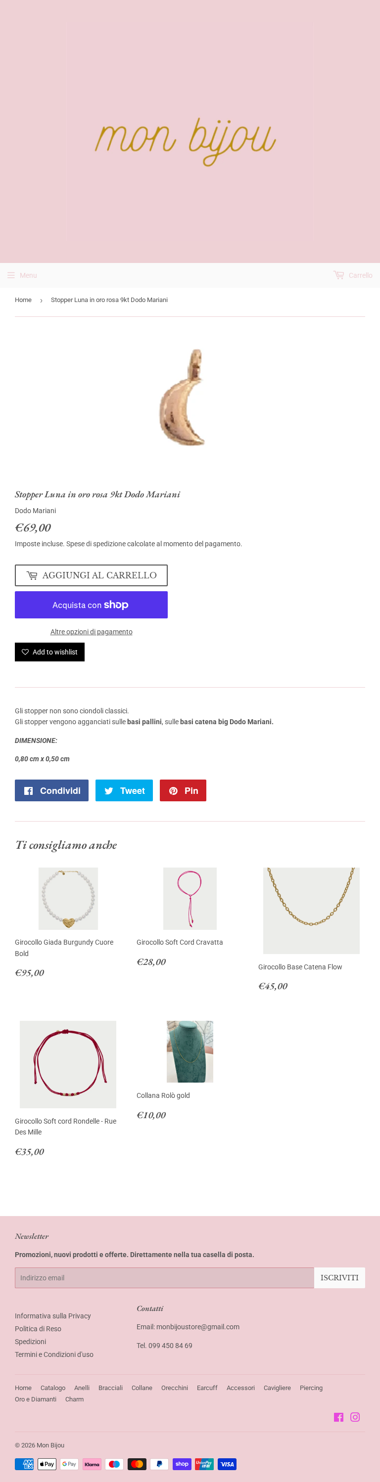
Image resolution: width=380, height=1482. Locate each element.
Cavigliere (277, 1388)
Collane (142, 1388)
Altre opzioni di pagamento (91, 632)
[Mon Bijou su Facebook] (338, 1419)
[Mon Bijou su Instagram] (355, 1419)
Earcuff (207, 1388)
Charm (74, 1399)
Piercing (311, 1388)
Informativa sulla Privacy (53, 1316)
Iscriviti (340, 1277)
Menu (28, 275)
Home (23, 300)
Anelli (82, 1388)
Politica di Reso (38, 1329)
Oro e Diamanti (35, 1399)
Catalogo (53, 1388)
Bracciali (110, 1388)
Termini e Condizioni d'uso (54, 1354)
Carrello (360, 275)
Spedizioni (30, 1342)
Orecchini (174, 1388)
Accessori (241, 1388)
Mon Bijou (50, 1445)
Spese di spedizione (96, 544)
